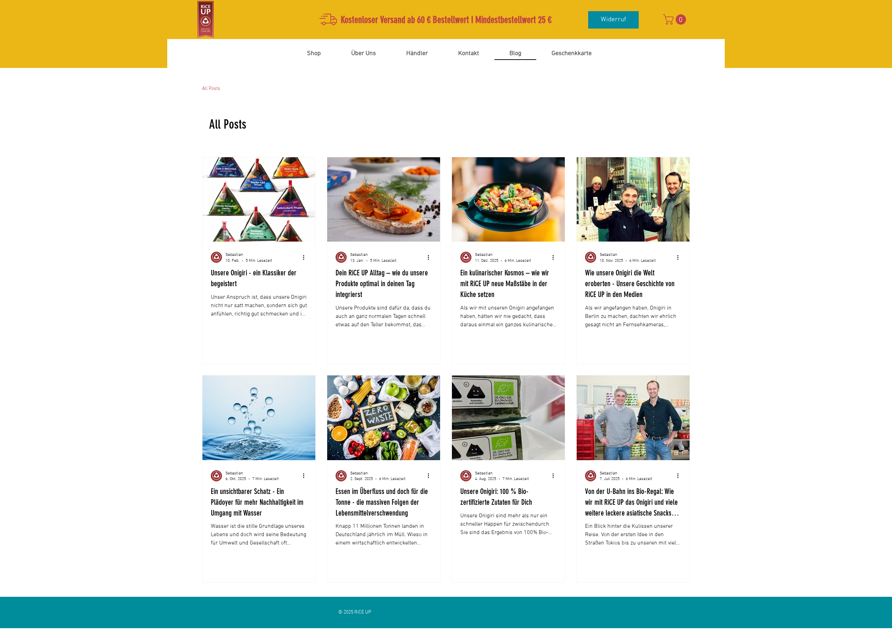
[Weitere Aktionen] (306, 257)
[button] (676, 19)
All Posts (211, 89)
